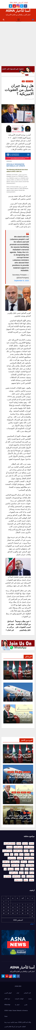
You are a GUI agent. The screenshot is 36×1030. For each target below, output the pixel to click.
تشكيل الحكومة (29, 858)
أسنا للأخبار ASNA (18, 11)
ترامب (6, 854)
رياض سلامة (15, 865)
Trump (31, 843)
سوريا (31, 869)
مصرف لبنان (16, 876)
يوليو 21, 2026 (25, 698)
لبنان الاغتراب (11, 772)
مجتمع (21, 873)
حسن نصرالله (15, 862)
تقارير (20, 772)
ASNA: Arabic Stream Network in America (16, 1010)
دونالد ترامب (29, 865)
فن (5, 869)
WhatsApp (7, 1004)
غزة (22, 869)
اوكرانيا (27, 854)
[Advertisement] (18, 41)
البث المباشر (27, 993)
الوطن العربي (8, 993)
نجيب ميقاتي (18, 880)
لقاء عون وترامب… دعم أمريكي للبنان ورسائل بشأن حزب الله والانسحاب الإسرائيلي (18, 819)
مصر (23, 876)
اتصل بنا (17, 1004)
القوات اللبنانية (18, 851)
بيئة (12, 854)
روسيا (22, 865)
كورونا (31, 873)
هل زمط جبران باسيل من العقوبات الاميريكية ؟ (19, 89)
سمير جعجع (6, 865)
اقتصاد (19, 843)
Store (5, 1016)
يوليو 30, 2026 (25, 676)
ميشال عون (7, 876)
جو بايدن (31, 862)
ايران (21, 854)
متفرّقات (14, 792)
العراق (26, 851)
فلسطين (10, 869)
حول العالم (23, 792)
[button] (3, 19)
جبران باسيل (11, 858)
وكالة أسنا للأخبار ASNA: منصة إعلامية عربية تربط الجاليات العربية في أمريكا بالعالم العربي (17, 1024)
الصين (31, 851)
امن (32, 854)
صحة (26, 869)
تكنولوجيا (20, 858)
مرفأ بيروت (30, 876)
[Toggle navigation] (18, 20)
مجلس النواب (13, 873)
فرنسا (17, 869)
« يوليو (32, 924)
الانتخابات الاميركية (9, 843)
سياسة (30, 998)
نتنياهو (25, 880)
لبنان (23, 81)
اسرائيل (25, 843)
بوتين (16, 854)
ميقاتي (31, 880)
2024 (20, 986)
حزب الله (23, 862)
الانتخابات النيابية (28, 847)
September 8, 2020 (21, 281)
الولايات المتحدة (29, 81)
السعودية (9, 847)
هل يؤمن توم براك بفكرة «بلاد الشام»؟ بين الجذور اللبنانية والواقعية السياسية (18, 716)
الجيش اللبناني (18, 847)
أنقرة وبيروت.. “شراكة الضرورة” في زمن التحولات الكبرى (20, 673)
